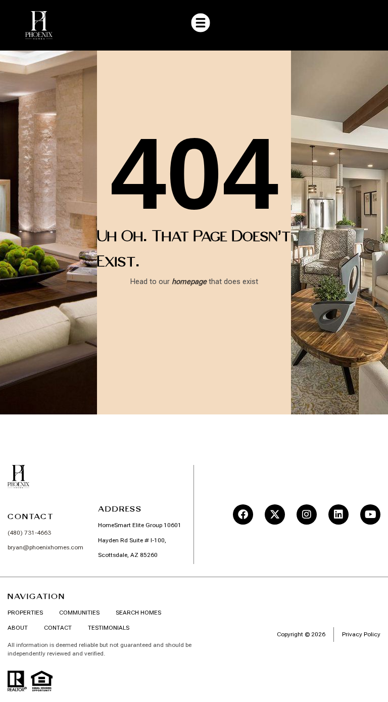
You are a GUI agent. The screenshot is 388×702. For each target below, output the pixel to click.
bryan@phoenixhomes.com (45, 547)
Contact (31, 516)
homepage (189, 281)
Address (120, 508)
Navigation (36, 596)
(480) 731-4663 (29, 532)
